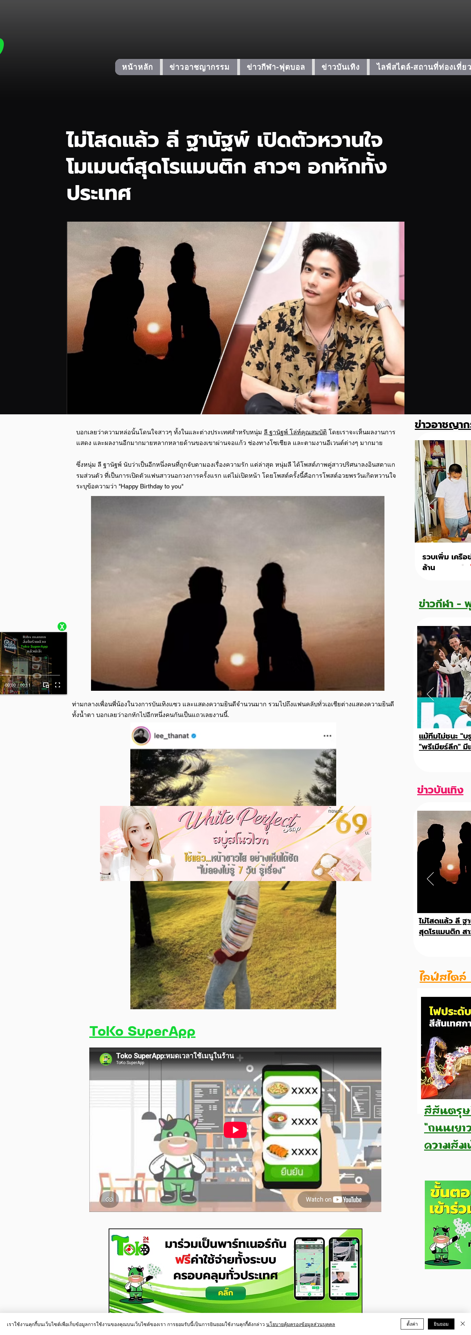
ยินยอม (441, 1323)
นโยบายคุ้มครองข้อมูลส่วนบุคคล (300, 1324)
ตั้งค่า (412, 1323)
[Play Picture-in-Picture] (45, 684)
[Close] (463, 1323)
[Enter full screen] (57, 684)
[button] (62, 626)
